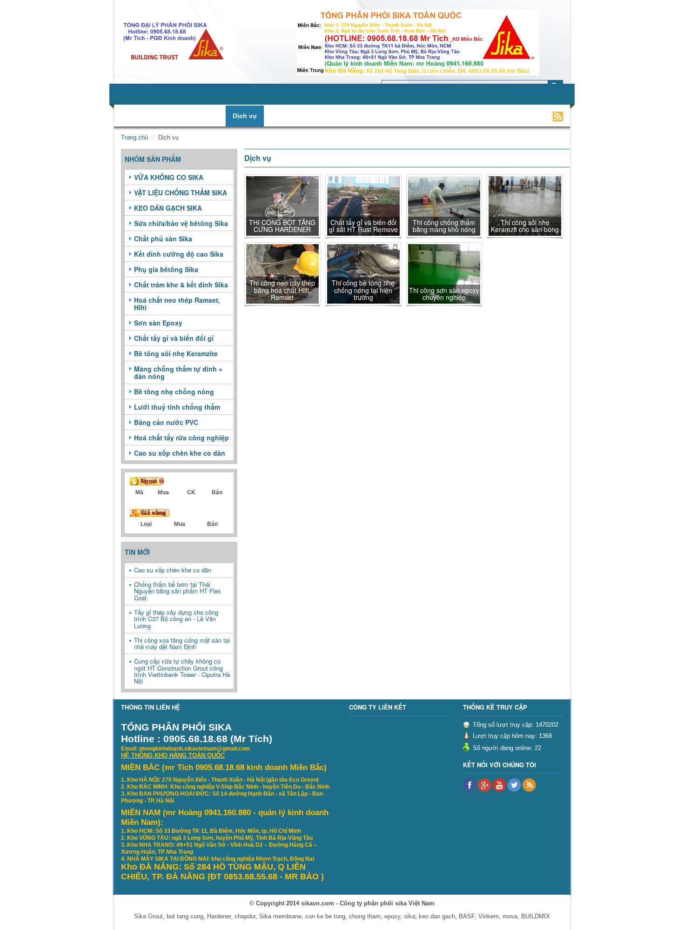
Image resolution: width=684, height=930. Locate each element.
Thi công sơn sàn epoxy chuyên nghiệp (444, 294)
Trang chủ (134, 137)
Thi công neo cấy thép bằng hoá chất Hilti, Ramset (282, 290)
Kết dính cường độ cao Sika (178, 254)
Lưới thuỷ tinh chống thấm (177, 407)
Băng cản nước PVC (166, 422)
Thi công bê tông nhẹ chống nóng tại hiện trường (363, 290)
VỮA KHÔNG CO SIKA (168, 177)
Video (451, 116)
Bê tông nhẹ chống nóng (174, 391)
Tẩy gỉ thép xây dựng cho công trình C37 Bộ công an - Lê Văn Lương (176, 619)
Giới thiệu (157, 116)
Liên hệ (486, 116)
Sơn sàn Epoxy (158, 322)
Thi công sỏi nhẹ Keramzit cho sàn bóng (525, 226)
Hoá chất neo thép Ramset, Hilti (177, 303)
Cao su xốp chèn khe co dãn (179, 453)
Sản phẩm (203, 116)
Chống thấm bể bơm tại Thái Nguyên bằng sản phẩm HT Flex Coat (177, 591)
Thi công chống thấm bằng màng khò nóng (444, 226)
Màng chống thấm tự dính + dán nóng (178, 372)
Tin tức (282, 116)
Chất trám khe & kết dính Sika (181, 284)
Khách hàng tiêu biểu (394, 116)
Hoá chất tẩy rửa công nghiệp (181, 437)
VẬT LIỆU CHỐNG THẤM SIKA (180, 192)
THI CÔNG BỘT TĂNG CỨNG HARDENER (282, 226)
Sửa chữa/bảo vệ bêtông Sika (181, 223)
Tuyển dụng (327, 116)
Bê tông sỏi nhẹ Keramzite (176, 353)
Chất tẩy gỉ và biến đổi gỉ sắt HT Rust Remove (363, 226)
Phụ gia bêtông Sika (166, 269)
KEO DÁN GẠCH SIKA (168, 208)
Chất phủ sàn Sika (163, 238)
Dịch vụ (245, 116)
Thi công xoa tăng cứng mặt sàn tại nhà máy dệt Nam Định (182, 643)
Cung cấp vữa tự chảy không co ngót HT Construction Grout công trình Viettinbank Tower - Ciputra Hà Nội (182, 671)
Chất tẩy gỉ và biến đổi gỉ (174, 338)
